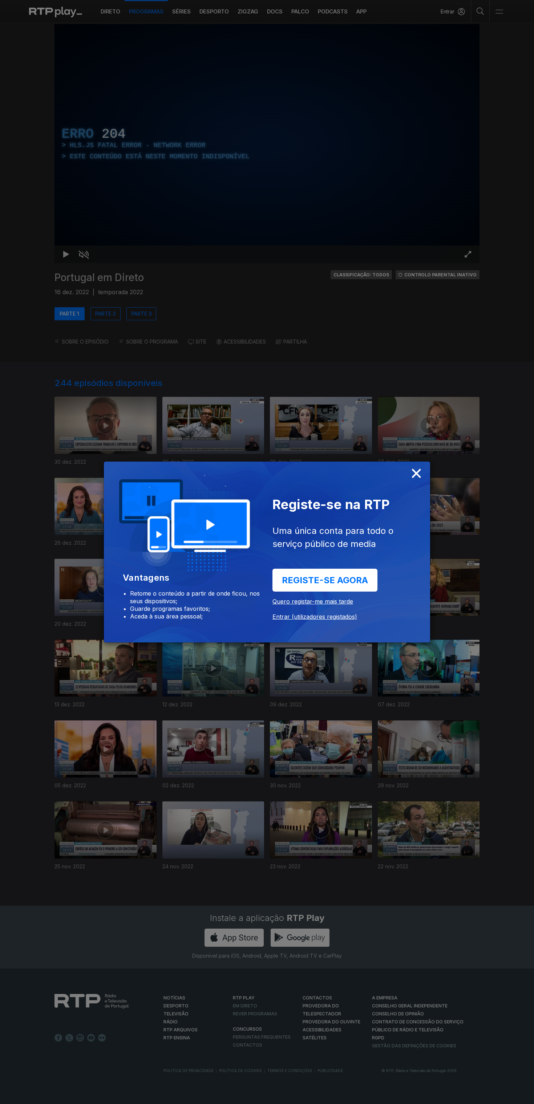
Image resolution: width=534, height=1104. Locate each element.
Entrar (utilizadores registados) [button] (314, 616)
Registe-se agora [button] (325, 580)
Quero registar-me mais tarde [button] (312, 601)
